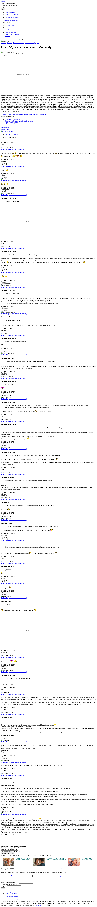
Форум (7, 29)
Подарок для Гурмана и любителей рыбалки (19, 121)
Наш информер (58, 876)
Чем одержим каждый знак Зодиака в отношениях (87, 859)
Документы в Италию (12, 34)
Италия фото (9, 31)
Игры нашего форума (32, 43)
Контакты (67, 876)
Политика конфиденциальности (21, 876)
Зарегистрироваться (11, 12)
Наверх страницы (6, 841)
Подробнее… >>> (40, 905)
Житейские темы (18, 43)
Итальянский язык (10, 32)
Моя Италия (62, 869)
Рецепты (7, 36)
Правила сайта (5, 876)
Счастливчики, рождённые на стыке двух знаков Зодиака (23, 859)
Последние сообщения (12, 17)
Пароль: (4, 7)
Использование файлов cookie (42, 876)
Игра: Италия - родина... (12, 123)
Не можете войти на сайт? (9, 20)
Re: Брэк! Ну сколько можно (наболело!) (14, 149)
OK (49, 905)
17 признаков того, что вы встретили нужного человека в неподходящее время (56, 859)
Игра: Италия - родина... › (37, 114)
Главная (3, 43)
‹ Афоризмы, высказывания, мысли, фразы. (15, 114)
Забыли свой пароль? (11, 14)
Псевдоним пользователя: (10, 5)
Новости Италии (10, 25)
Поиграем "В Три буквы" (13, 119)
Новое (7, 27)
